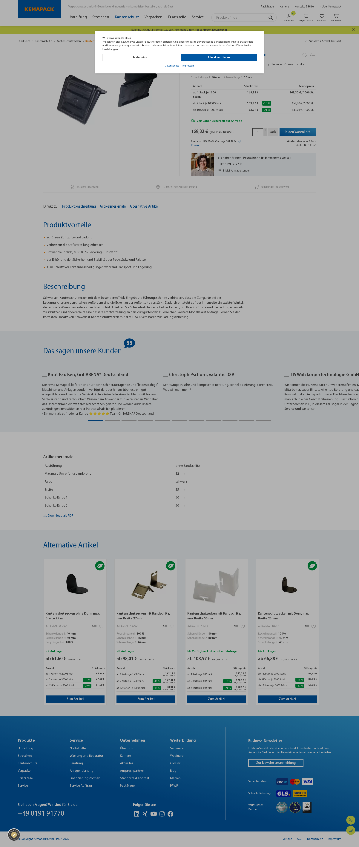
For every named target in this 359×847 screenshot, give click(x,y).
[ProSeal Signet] (14, 834)
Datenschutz (172, 65)
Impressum (188, 65)
